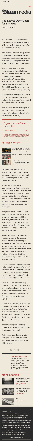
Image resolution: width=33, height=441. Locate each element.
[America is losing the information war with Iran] (6, 156)
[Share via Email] (18, 350)
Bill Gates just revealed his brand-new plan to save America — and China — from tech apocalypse (23, 380)
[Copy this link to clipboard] (22, 350)
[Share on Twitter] (15, 350)
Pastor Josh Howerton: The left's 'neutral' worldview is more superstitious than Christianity (23, 390)
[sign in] (1, 1)
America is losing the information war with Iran (21, 155)
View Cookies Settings (16, 437)
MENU (29, 6)
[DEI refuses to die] (8, 401)
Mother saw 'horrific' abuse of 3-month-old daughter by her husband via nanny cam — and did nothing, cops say (21, 163)
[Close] (31, 409)
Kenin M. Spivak (20, 401)
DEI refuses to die (21, 399)
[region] (16, 424)
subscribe (6, 1)
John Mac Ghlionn (21, 383)
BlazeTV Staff (20, 393)
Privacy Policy (21, 134)
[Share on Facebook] (11, 350)
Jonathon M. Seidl (9, 27)
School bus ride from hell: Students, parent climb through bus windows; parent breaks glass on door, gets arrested (21, 150)
